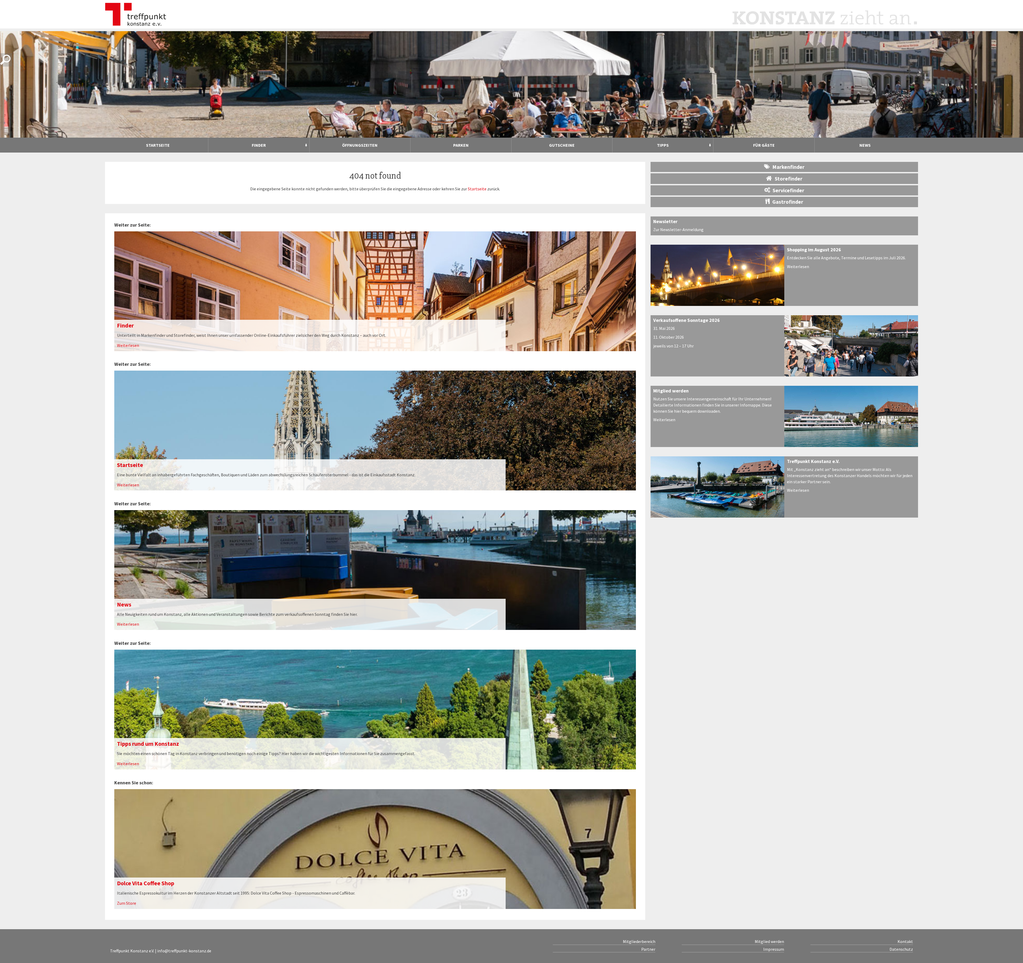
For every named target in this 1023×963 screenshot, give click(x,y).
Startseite (158, 145)
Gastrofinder (787, 201)
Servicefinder (788, 190)
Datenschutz (901, 949)
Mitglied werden (671, 391)
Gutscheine (562, 145)
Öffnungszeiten (359, 145)
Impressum (773, 949)
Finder (259, 145)
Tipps (663, 145)
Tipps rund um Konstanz (148, 743)
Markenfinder (788, 166)
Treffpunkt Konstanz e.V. (813, 461)
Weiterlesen (128, 345)
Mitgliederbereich (639, 941)
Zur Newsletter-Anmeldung (678, 229)
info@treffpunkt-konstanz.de (184, 950)
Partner (648, 949)
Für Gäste (764, 145)
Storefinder (788, 178)
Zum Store (126, 903)
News (865, 145)
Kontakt (905, 941)
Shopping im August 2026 (814, 250)
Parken (461, 145)
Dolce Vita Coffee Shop (145, 883)
